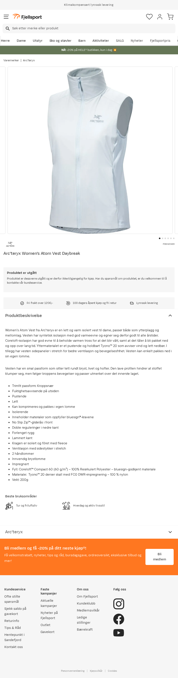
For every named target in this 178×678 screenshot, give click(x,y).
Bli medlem (159, 557)
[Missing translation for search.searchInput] (7, 28)
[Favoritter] (149, 16)
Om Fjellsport (87, 596)
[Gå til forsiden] (27, 17)
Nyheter (137, 40)
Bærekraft (85, 629)
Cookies (112, 671)
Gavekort (47, 632)
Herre (5, 40)
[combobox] (89, 28)
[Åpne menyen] (6, 16)
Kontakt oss (13, 647)
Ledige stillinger (84, 620)
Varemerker (11, 60)
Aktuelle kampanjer (49, 603)
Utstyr (38, 40)
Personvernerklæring (72, 671)
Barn (82, 40)
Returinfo (11, 621)
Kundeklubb (86, 603)
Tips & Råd (12, 628)
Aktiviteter (100, 40)
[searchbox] (93, 28)
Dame (21, 40)
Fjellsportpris (160, 40)
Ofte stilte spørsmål (12, 599)
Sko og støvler (60, 40)
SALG (120, 40)
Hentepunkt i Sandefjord (14, 637)
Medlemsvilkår (88, 610)
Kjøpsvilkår (96, 671)
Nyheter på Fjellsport (49, 615)
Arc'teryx (29, 60)
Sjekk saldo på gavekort (15, 611)
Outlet (45, 625)
